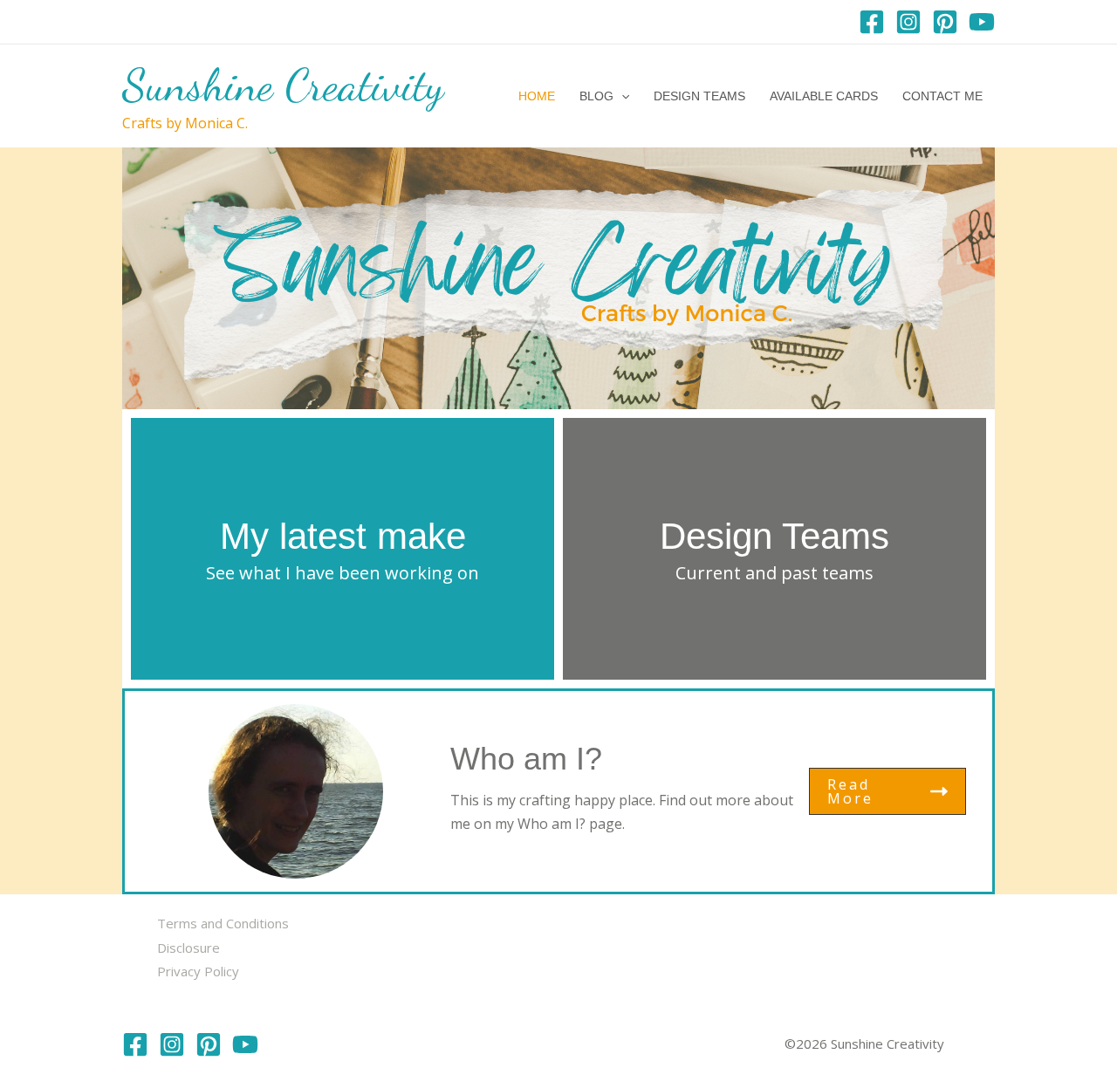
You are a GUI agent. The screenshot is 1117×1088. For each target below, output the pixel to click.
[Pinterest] (945, 22)
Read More (850, 791)
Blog (596, 96)
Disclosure (188, 947)
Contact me (942, 96)
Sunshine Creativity (283, 85)
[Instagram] (908, 22)
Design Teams (699, 96)
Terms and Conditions (223, 923)
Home (536, 96)
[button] (621, 96)
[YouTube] (982, 22)
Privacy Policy (198, 971)
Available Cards (824, 96)
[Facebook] (872, 22)
